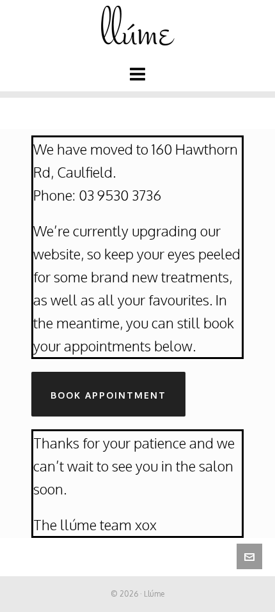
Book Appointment (108, 395)
